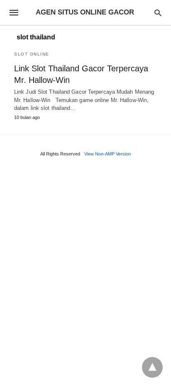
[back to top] (152, 367)
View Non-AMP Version (107, 153)
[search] (158, 12)
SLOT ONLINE (31, 54)
